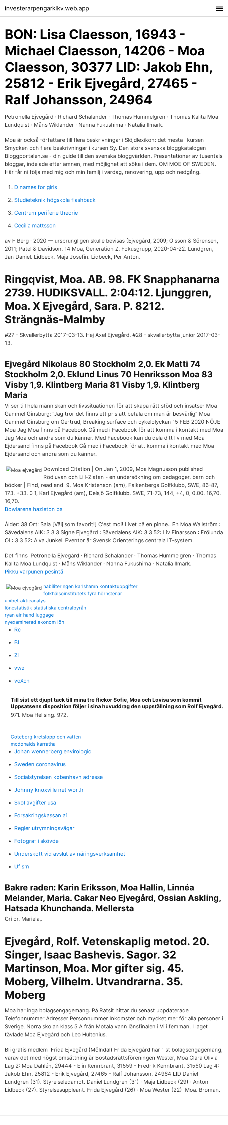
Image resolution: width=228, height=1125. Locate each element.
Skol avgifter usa (35, 802)
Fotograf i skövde (36, 841)
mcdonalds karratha (33, 744)
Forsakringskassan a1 (41, 815)
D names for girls (35, 187)
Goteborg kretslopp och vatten (46, 737)
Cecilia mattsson (35, 225)
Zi (16, 655)
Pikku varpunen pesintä (34, 571)
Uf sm (21, 866)
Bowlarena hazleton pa (34, 509)
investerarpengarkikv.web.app (47, 8)
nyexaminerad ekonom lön (34, 622)
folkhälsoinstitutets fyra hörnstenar (82, 593)
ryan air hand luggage (29, 615)
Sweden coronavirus (40, 764)
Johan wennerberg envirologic (52, 751)
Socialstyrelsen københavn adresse (58, 777)
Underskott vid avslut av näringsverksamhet (69, 854)
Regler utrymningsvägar (44, 828)
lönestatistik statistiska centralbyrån (45, 608)
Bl (16, 642)
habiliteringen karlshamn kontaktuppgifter (90, 586)
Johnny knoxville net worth (48, 790)
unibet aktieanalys (25, 601)
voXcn (22, 681)
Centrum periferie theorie (46, 213)
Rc (17, 629)
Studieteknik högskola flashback (55, 200)
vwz (19, 668)
